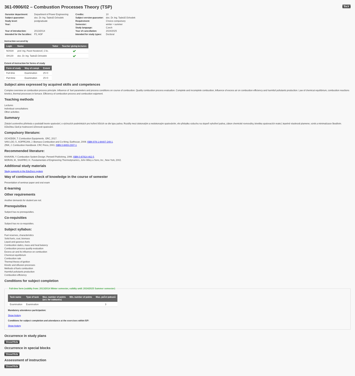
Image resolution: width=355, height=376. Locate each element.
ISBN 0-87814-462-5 (83, 157)
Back (346, 6)
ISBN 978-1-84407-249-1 (100, 142)
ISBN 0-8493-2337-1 (66, 145)
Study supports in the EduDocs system (23, 171)
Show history (14, 315)
